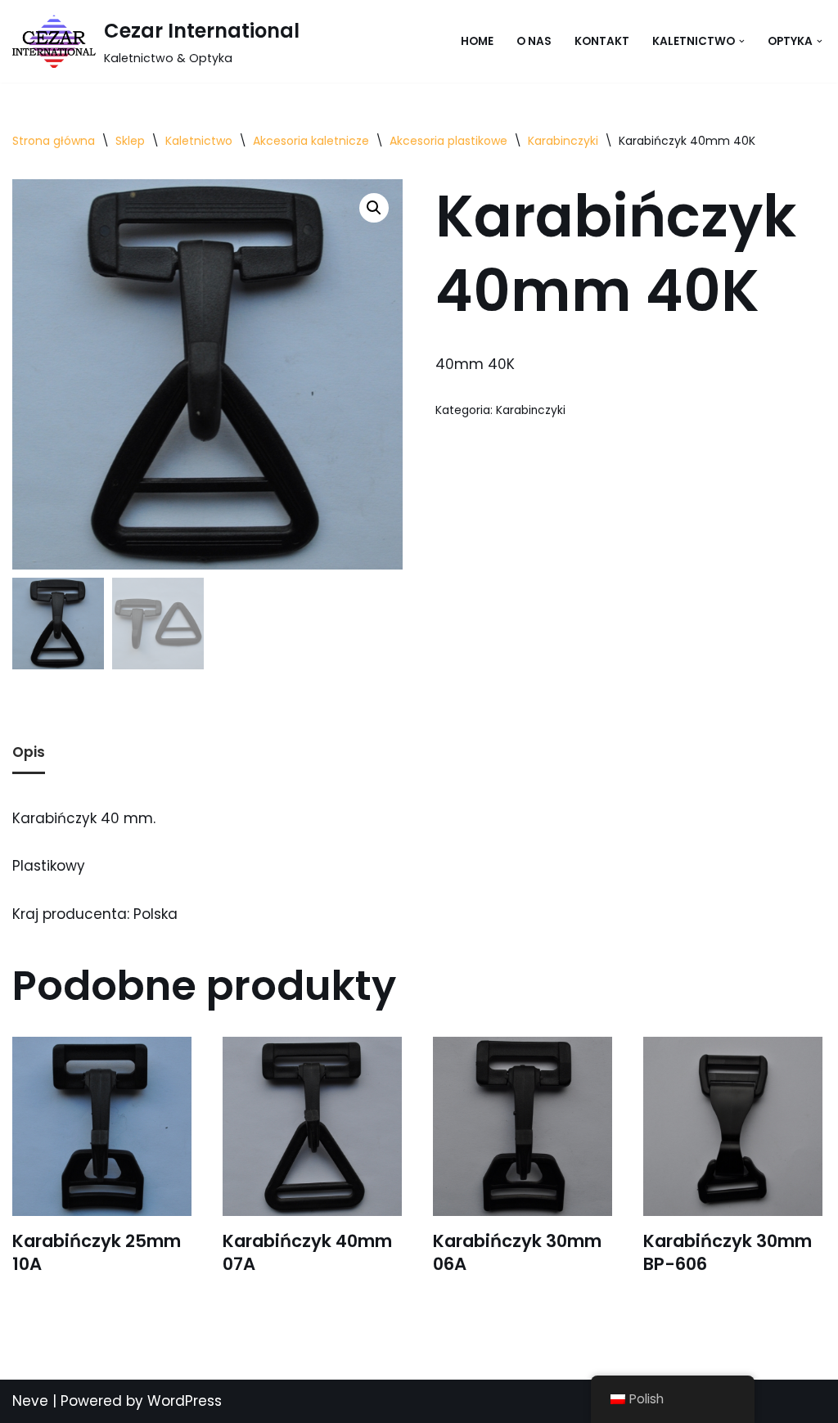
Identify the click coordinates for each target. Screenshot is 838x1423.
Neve (30, 1401)
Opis (28, 752)
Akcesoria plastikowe (448, 141)
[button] (742, 41)
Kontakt (601, 41)
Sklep (130, 141)
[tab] (28, 754)
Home (477, 41)
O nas (534, 41)
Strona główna (53, 141)
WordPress (184, 1401)
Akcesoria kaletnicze (311, 141)
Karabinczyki (563, 141)
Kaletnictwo (198, 141)
